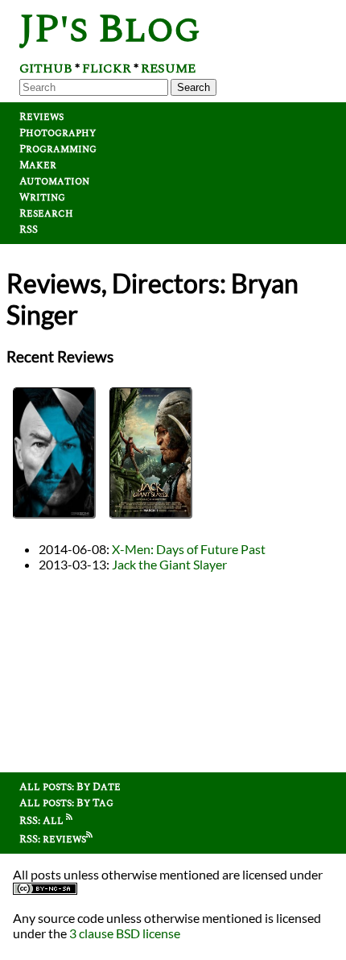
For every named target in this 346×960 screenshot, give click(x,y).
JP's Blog (109, 29)
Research (46, 213)
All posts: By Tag (66, 803)
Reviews (41, 117)
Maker (37, 165)
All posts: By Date (70, 787)
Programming (58, 149)
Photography (57, 133)
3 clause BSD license (124, 933)
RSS (28, 229)
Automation (54, 181)
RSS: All (42, 821)
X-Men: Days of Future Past (189, 549)
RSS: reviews (52, 839)
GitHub (45, 68)
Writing (42, 197)
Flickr (106, 68)
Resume (168, 68)
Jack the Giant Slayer (169, 564)
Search (193, 87)
